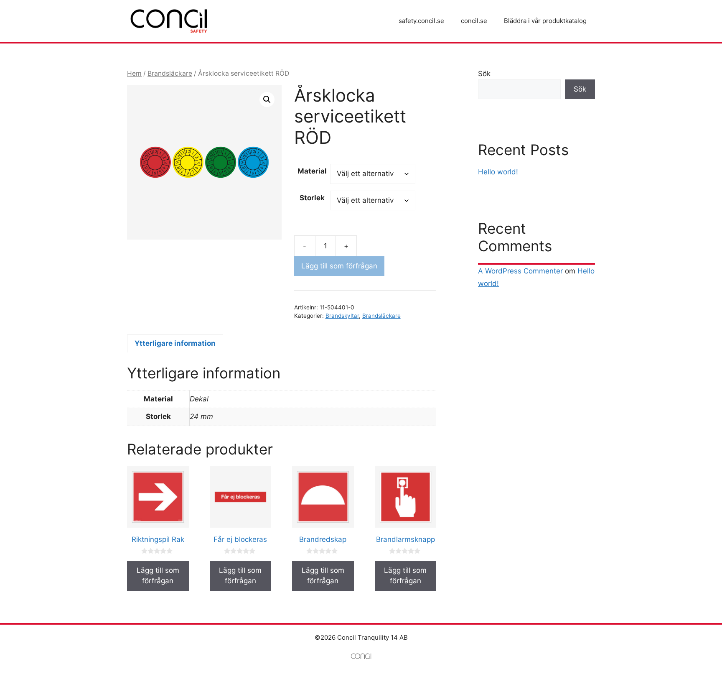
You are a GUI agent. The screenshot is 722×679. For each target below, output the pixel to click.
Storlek (312, 198)
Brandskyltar (342, 315)
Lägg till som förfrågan (339, 266)
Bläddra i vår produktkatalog (545, 21)
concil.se (474, 21)
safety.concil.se (421, 21)
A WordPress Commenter (520, 271)
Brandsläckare (169, 73)
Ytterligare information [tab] (175, 343)
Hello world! (498, 172)
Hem (134, 73)
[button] (267, 99)
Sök (484, 73)
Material (312, 171)
